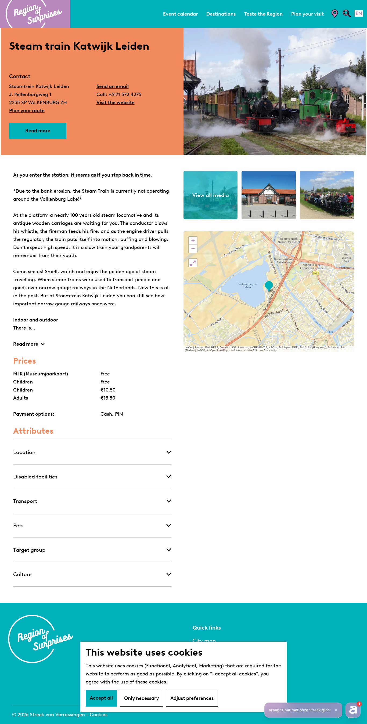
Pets (18, 525)
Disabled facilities (35, 476)
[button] (269, 286)
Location (24, 452)
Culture (22, 574)
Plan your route (27, 111)
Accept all (101, 698)
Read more (37, 131)
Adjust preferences (192, 698)
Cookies (98, 715)
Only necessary (141, 698)
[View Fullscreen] (193, 263)
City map (204, 640)
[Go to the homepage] (35, 14)
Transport (25, 501)
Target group (29, 550)
